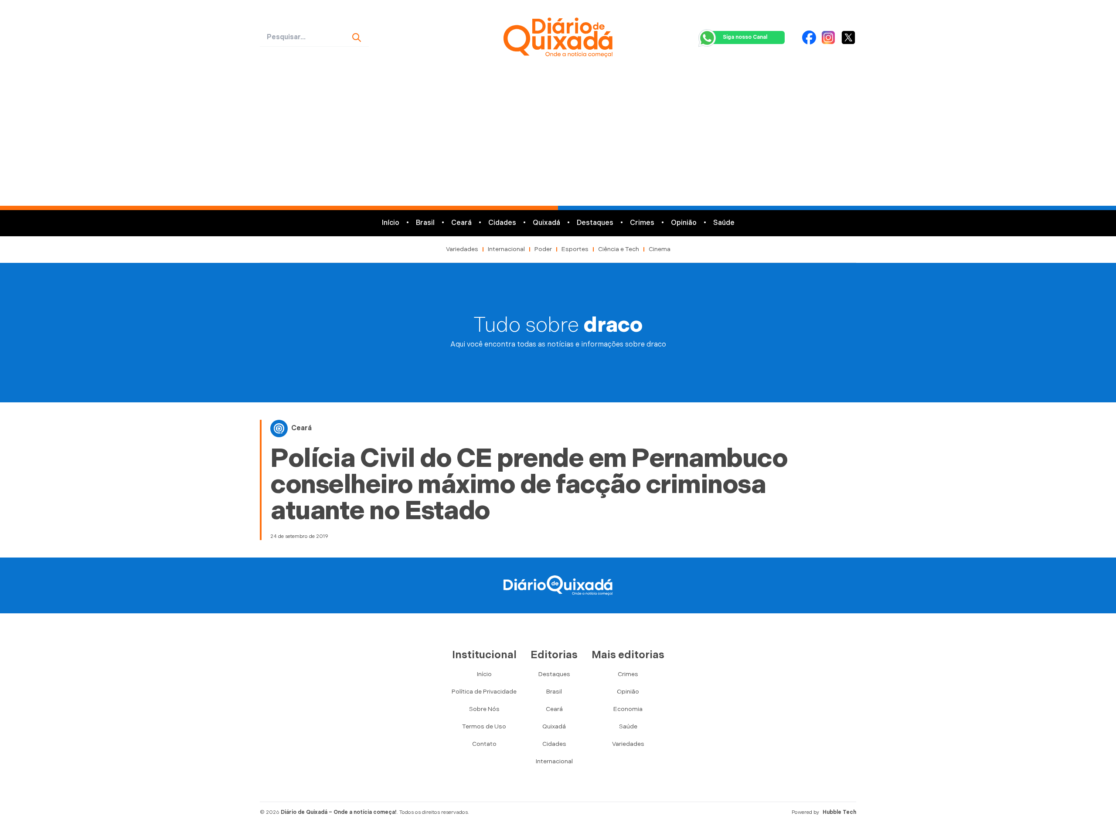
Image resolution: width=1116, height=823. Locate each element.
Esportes (575, 249)
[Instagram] (828, 37)
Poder (543, 249)
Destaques (595, 223)
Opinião (684, 223)
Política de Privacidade (484, 691)
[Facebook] (809, 37)
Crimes (642, 223)
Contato (484, 744)
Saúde (724, 223)
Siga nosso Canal (745, 37)
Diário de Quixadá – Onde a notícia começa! (339, 812)
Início (390, 223)
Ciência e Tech (618, 249)
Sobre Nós (484, 709)
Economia (628, 709)
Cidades (502, 223)
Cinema (659, 249)
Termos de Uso (484, 726)
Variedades (462, 249)
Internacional (506, 249)
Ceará (461, 223)
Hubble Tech (839, 812)
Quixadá (546, 223)
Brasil (425, 223)
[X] (848, 37)
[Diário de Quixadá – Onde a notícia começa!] (558, 37)
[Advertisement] (558, 140)
